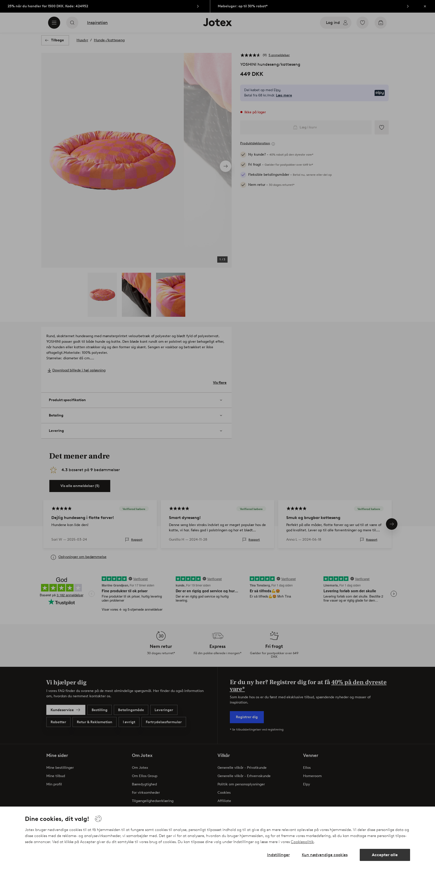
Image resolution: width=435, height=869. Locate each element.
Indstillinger (278, 854)
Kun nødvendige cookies (325, 854)
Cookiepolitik (302, 842)
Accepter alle (385, 854)
